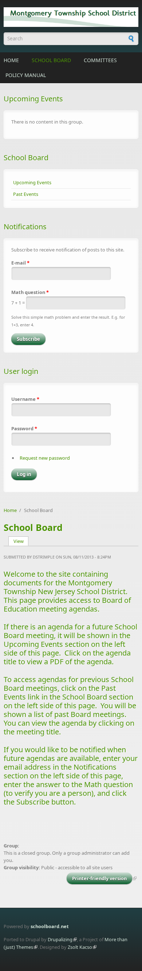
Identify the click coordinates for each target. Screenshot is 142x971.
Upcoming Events (32, 182)
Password (24, 428)
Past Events (25, 194)
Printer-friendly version (99, 878)
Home (11, 60)
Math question (30, 292)
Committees (100, 60)
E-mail (20, 262)
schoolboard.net (50, 926)
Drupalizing (60, 939)
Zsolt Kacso (80, 947)
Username (25, 399)
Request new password (45, 458)
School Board (51, 60)
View (21, 541)
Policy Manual (25, 75)
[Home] (71, 17)
